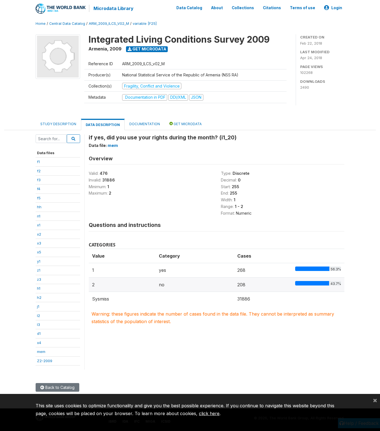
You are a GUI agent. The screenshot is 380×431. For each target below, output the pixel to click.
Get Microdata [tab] (187, 124)
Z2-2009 (44, 361)
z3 (39, 279)
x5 (39, 252)
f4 (38, 189)
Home (41, 23)
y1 (38, 261)
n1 (38, 216)
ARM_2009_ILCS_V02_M (109, 23)
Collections (243, 8)
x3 (39, 243)
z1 (38, 270)
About (217, 8)
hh (39, 207)
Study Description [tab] (58, 124)
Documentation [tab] (144, 124)
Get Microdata (149, 49)
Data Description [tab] (103, 125)
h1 (38, 288)
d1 (39, 333)
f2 (39, 171)
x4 (39, 342)
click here (209, 413)
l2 (38, 315)
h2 (39, 297)
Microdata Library (113, 8)
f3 (39, 180)
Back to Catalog (59, 387)
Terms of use (302, 8)
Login (336, 8)
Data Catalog (189, 8)
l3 (38, 324)
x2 (39, 234)
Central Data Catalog (67, 23)
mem (41, 351)
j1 (38, 306)
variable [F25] (145, 23)
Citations (272, 8)
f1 (38, 161)
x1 (38, 225)
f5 (39, 198)
